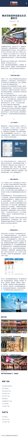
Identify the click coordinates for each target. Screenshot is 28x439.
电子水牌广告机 (6, 396)
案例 (18, 21)
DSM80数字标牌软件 (7, 386)
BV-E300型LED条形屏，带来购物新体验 (11, 336)
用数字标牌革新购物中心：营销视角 (9, 373)
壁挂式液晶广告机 (6, 391)
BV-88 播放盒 (5, 388)
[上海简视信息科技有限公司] (14, 3)
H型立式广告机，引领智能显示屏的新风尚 (11, 355)
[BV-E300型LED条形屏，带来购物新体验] (14, 326)
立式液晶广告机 (6, 393)
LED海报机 (4, 416)
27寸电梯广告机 (6, 421)
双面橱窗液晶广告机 (7, 401)
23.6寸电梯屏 (5, 403)
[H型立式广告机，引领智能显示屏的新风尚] (14, 344)
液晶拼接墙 (4, 398)
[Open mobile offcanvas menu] (1, 3)
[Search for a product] (26, 3)
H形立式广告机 (5, 419)
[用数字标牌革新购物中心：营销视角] (14, 363)
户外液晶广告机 (6, 406)
